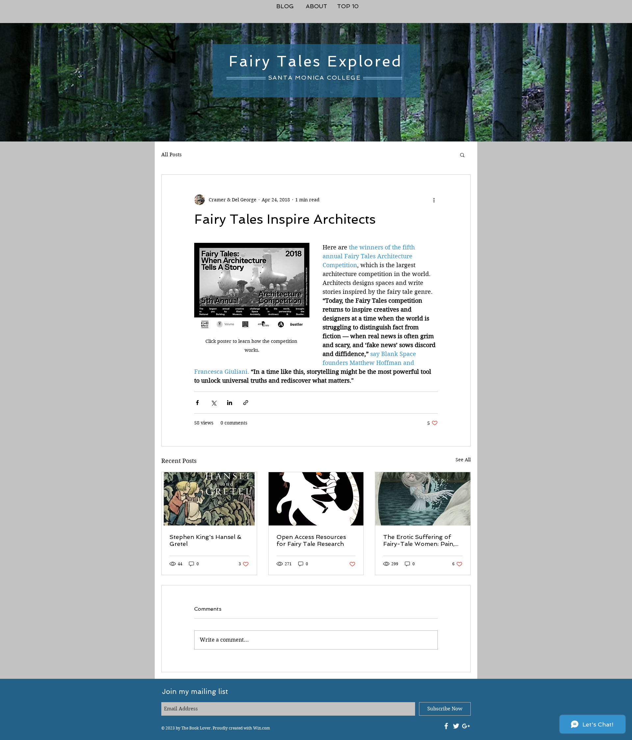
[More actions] (434, 200)
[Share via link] (246, 402)
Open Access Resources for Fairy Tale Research (311, 540)
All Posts (171, 155)
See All (463, 460)
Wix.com (261, 728)
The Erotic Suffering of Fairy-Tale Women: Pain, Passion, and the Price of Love (419, 540)
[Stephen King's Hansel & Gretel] (209, 498)
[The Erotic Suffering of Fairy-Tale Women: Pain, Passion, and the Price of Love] (422, 498)
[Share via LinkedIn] (229, 402)
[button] (462, 154)
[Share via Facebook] (197, 402)
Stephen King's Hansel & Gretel (205, 540)
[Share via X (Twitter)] (213, 402)
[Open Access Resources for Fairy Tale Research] (316, 498)
